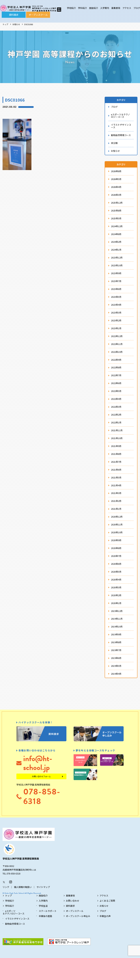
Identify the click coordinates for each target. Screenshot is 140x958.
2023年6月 (116, 289)
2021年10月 (117, 438)
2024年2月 (116, 241)
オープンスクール (38, 14)
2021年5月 (116, 477)
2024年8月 (116, 234)
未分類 (114, 143)
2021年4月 (116, 485)
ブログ (136, 8)
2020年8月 (116, 548)
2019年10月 (117, 626)
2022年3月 (116, 406)
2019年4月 (116, 673)
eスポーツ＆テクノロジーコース (120, 116)
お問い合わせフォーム (41, 776)
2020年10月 (117, 532)
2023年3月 (116, 312)
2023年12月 (117, 257)
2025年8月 (116, 210)
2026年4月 (116, 187)
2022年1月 (116, 422)
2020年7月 (116, 556)
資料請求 (13, 14)
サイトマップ (43, 887)
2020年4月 (116, 579)
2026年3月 (116, 194)
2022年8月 (116, 367)
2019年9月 (116, 634)
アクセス (126, 8)
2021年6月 (116, 469)
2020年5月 (116, 571)
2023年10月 (117, 265)
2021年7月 (116, 461)
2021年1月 (116, 508)
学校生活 (43, 905)
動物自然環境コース (121, 135)
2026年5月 (116, 179)
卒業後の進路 (45, 916)
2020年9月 (116, 540)
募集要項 (115, 8)
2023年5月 (116, 296)
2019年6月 (116, 658)
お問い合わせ (72, 900)
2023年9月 (116, 273)
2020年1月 (116, 603)
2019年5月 (116, 665)
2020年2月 (116, 595)
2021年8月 (116, 453)
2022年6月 (116, 383)
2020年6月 (116, 563)
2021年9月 (116, 446)
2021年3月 (116, 493)
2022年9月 (116, 359)
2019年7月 (116, 650)
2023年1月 (116, 328)
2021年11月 (117, 430)
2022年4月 (116, 398)
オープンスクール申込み (78, 916)
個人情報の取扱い (23, 887)
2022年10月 (117, 351)
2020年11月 (117, 524)
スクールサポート (48, 911)
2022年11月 (117, 344)
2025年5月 (116, 218)
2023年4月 (116, 304)
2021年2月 (116, 501)
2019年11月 (117, 618)
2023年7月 (116, 281)
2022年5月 (116, 391)
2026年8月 (116, 171)
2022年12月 (117, 336)
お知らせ (16, 24)
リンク (6, 887)
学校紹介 (71, 8)
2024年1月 (116, 249)
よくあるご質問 (107, 900)
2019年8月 (116, 642)
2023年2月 (116, 320)
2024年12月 (117, 226)
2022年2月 (116, 414)
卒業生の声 (105, 916)
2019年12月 (117, 611)
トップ (5, 24)
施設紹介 (93, 8)
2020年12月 (117, 516)
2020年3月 (116, 587)
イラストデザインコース (121, 126)
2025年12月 (117, 202)
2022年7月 (116, 375)
